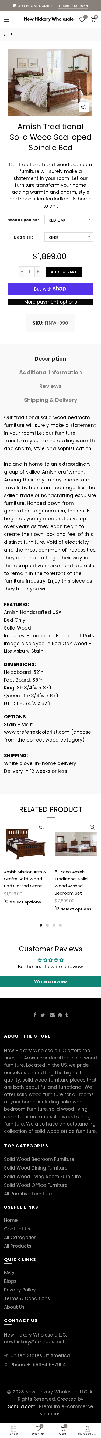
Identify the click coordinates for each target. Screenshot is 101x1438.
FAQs (9, 1272)
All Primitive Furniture (28, 1194)
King (53, 237)
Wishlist (85, 17)
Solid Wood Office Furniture (36, 1185)
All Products (17, 1246)
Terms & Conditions (27, 1298)
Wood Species (22, 220)
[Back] (8, 34)
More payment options (50, 302)
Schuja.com (22, 1406)
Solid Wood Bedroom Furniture (39, 1159)
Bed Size (22, 237)
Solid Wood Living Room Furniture (42, 1176)
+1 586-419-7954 (46, 1364)
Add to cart (64, 271)
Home (11, 1220)
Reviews (50, 386)
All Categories (20, 1237)
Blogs (10, 1281)
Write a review (50, 981)
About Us (14, 1307)
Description (50, 358)
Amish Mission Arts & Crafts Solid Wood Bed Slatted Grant (25, 879)
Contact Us (17, 1229)
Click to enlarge (84, 107)
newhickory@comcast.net (34, 1341)
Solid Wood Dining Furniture (36, 1168)
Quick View (42, 827)
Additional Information (50, 372)
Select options (25, 902)
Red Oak (57, 220)
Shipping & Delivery (50, 400)
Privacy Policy (20, 1290)
